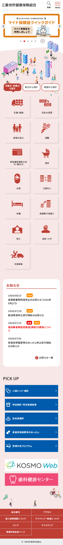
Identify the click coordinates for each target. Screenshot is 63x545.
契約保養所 (18, 418)
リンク (15, 525)
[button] (49, 3)
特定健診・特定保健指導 (24, 404)
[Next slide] (59, 26)
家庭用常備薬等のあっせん (25, 432)
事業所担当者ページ (15, 531)
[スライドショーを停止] (43, 41)
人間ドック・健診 (20, 390)
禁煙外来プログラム (22, 446)
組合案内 (15, 512)
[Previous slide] (3, 26)
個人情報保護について (15, 518)
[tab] (12, 87)
